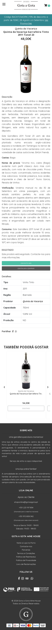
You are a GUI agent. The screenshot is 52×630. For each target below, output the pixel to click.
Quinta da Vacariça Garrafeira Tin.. (26, 393)
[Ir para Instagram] (22, 579)
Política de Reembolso (26, 556)
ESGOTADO (8, 250)
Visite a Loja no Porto (26, 543)
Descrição (7, 96)
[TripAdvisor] (27, 579)
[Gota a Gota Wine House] (26, 5)
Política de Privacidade (26, 560)
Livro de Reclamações (26, 564)
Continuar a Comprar (26, 268)
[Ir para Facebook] (19, 579)
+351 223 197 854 (26, 507)
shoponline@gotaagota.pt (26, 502)
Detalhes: (6, 276)
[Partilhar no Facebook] (12, 331)
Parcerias (26, 550)
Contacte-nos (26, 263)
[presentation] (4, 387)
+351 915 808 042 (26, 516)
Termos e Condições (26, 553)
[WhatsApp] (32, 579)
